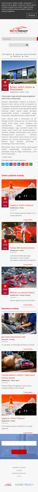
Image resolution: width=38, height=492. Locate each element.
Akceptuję (31, 15)
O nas (19, 476)
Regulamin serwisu (19, 467)
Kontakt (19, 470)
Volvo (27, 92)
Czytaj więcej (27, 220)
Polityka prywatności (19, 473)
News (26, 56)
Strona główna (7, 54)
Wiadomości (17, 56)
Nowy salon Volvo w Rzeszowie (25, 54)
